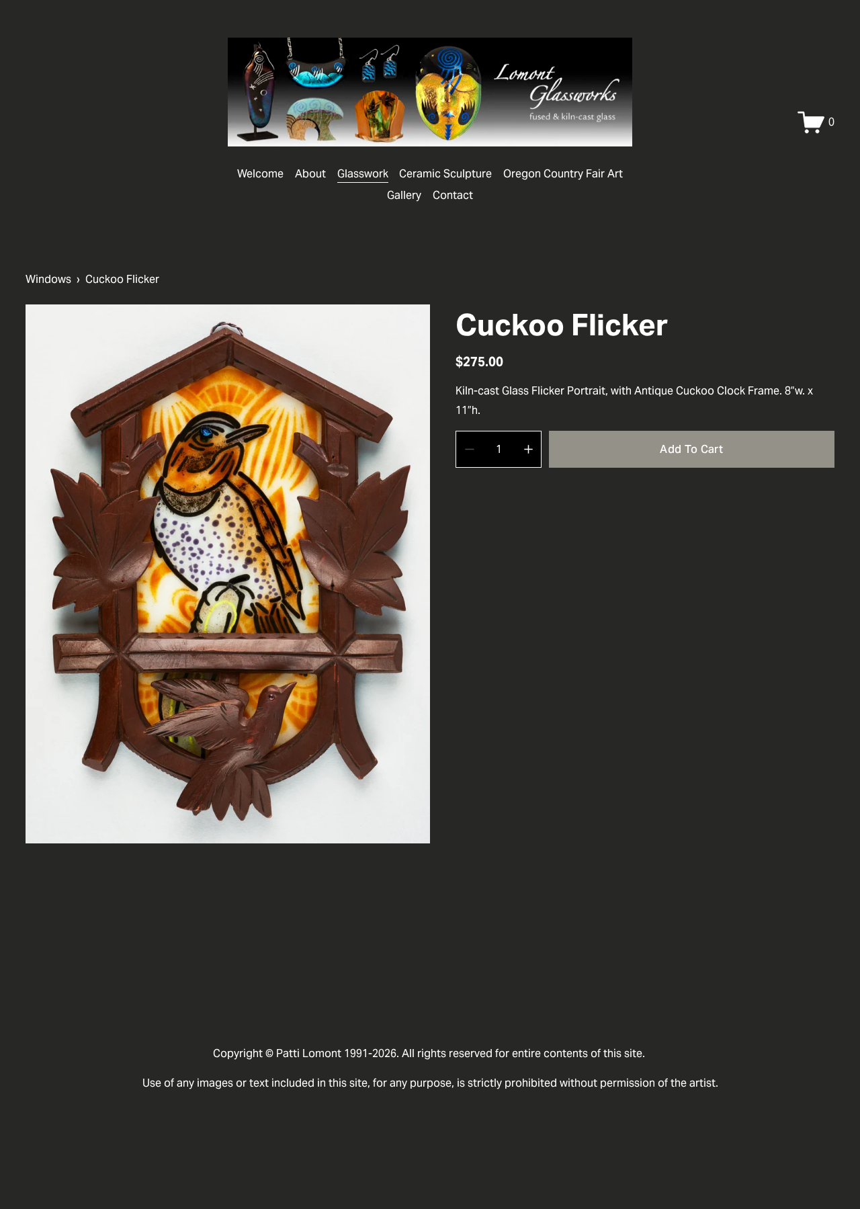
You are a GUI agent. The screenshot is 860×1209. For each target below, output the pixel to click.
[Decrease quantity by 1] (469, 449)
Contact (453, 195)
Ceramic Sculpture (445, 174)
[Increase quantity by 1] (528, 449)
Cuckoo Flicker (122, 279)
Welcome (260, 174)
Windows (48, 279)
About (310, 174)
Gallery (404, 195)
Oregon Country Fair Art (563, 174)
